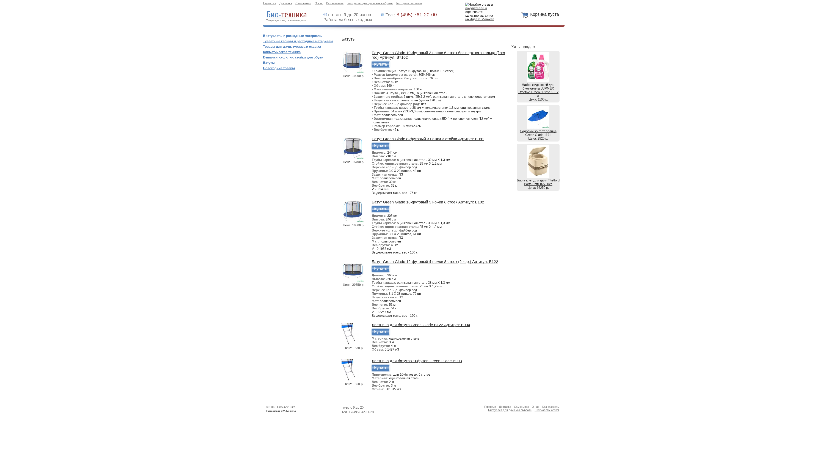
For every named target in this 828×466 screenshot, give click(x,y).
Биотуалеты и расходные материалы (293, 36)
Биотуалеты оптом (409, 3)
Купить (380, 64)
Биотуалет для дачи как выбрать (370, 3)
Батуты (269, 63)
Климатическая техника (282, 52)
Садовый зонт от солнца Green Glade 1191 (538, 133)
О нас (319, 3)
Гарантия (269, 3)
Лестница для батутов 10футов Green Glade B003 (417, 361)
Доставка (285, 3)
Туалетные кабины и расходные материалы (298, 41)
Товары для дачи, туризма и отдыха (292, 46)
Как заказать (334, 3)
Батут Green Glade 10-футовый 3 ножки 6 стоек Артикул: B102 (428, 202)
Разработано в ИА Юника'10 (281, 411)
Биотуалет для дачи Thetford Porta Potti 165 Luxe (538, 182)
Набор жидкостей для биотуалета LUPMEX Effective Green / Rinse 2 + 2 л (538, 90)
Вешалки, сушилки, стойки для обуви (293, 57)
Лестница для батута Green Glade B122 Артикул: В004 (421, 325)
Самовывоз (303, 3)
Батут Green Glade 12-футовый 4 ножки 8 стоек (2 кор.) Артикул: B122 (435, 262)
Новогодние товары (279, 68)
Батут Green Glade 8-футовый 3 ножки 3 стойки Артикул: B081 (428, 139)
